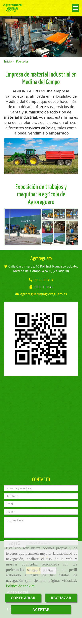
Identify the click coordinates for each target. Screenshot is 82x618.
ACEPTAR (41, 610)
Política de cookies (20, 586)
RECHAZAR (61, 598)
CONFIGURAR (23, 598)
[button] (6, 36)
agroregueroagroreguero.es (43, 294)
